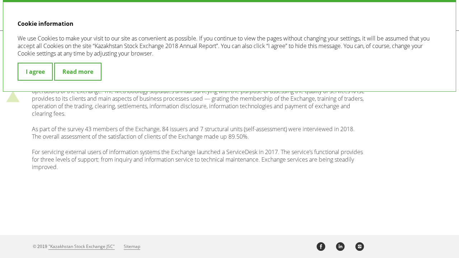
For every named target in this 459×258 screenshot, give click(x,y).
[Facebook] (321, 246)
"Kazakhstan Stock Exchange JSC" (81, 246)
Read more (77, 72)
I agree (35, 72)
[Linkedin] (340, 246)
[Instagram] (359, 246)
